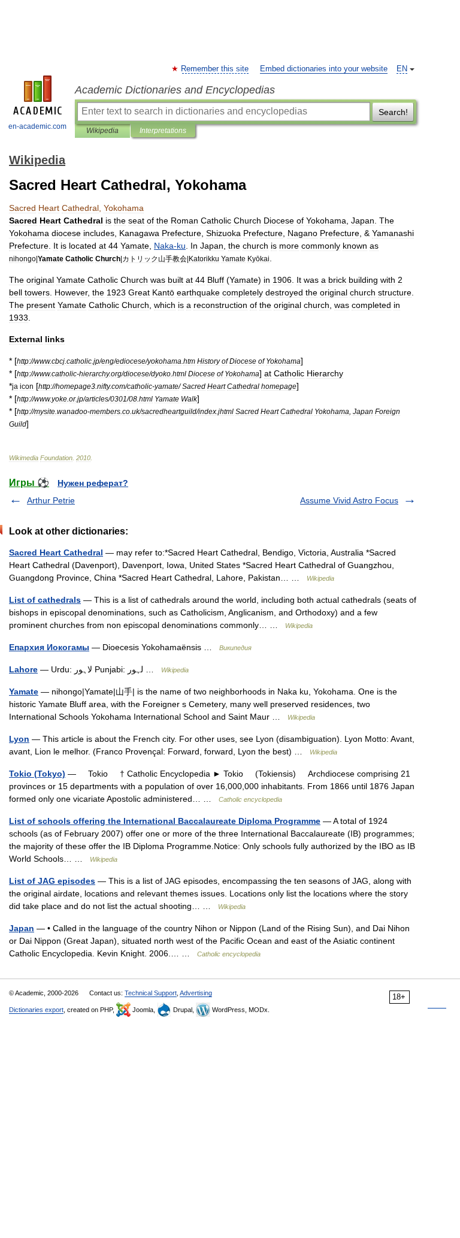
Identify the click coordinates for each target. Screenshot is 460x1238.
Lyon (19, 739)
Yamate (23, 691)
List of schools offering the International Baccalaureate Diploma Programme (164, 821)
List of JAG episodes (52, 881)
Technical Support (151, 993)
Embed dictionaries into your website (324, 69)
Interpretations (163, 130)
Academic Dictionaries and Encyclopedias (175, 90)
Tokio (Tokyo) (37, 773)
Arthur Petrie (51, 500)
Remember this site (215, 69)
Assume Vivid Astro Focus (349, 500)
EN (402, 69)
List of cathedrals (45, 600)
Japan (21, 928)
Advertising (196, 993)
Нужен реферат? (93, 483)
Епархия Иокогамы (49, 647)
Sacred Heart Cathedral (56, 552)
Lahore (23, 669)
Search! (393, 112)
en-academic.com (37, 126)
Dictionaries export (36, 1009)
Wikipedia (102, 130)
